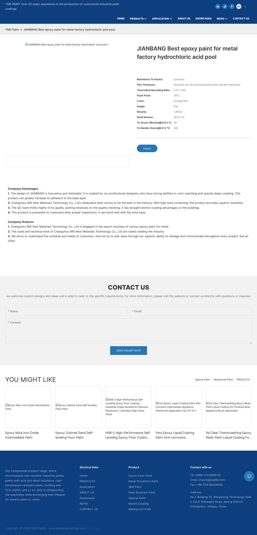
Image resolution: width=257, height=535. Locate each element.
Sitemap (93, 528)
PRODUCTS (243, 379)
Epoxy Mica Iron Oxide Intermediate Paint (22, 435)
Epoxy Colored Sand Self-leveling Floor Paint (74, 435)
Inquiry (147, 148)
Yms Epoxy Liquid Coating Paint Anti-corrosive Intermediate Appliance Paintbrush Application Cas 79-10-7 (178, 435)
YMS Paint (12, 29)
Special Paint (202, 379)
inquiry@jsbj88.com (212, 480)
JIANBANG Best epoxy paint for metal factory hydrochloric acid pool (69, 29)
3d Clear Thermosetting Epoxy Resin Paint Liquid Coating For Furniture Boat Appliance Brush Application (229, 435)
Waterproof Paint (223, 379)
